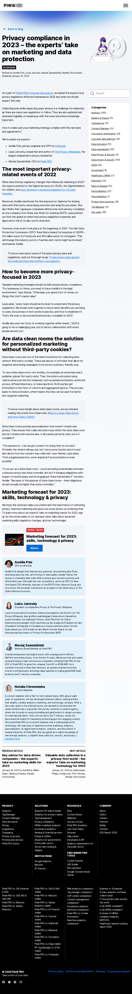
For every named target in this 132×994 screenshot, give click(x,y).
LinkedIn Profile (12, 739)
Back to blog (15, 29)
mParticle (60, 146)
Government (97, 170)
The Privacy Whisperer (67, 151)
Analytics (95, 112)
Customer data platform (103, 139)
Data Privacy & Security (103, 154)
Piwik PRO (46, 161)
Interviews (9, 67)
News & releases (99, 186)
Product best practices (102, 201)
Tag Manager (97, 207)
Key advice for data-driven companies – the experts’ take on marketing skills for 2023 (22, 761)
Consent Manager (100, 128)
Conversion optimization (103, 133)
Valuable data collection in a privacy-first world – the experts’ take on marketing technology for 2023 (65, 761)
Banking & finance (100, 118)
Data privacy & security (103, 159)
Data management (100, 149)
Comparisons (97, 123)
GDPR (94, 165)
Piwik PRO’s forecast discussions (34, 93)
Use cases (96, 212)
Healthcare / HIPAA (100, 175)
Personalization (99, 191)
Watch (34, 548)
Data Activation (99, 144)
